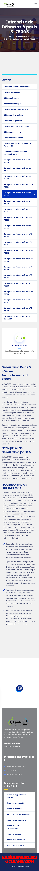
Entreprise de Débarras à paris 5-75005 (18, 194)
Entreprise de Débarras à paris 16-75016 (18, 284)
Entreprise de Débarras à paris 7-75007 (18, 210)
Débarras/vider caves (13, 138)
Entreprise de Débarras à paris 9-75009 (18, 227)
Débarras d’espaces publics (16, 109)
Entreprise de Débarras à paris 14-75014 (18, 268)
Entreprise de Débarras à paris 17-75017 (18, 301)
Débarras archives (12, 92)
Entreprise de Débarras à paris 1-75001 (18, 161)
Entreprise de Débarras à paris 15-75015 (18, 276)
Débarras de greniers (13, 121)
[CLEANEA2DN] (10, 4)
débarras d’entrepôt (12, 104)
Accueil (9, 36)
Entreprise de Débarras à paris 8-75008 (18, 218)
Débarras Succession (13, 132)
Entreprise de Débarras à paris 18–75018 (18, 292)
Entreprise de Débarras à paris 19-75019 (18, 309)
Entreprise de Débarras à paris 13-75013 (18, 259)
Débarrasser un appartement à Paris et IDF (17, 144)
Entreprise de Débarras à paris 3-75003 (18, 177)
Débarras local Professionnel (16, 126)
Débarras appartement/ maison (18, 87)
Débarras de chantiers (13, 115)
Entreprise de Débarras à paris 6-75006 (18, 202)
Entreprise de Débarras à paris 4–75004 (18, 185)
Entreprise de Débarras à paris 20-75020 (17, 317)
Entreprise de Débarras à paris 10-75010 (18, 235)
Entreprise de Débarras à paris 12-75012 (18, 251)
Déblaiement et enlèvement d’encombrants (15, 152)
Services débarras (22, 36)
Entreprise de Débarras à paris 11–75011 (18, 243)
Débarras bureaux (11, 98)
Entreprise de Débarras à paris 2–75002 (18, 169)
